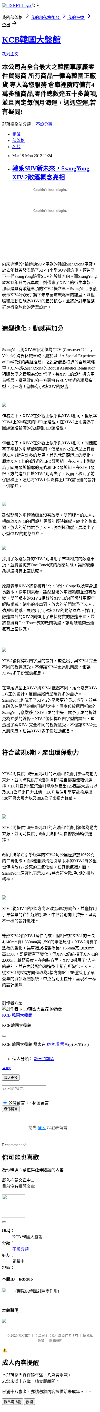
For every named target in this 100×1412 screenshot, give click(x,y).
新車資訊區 (44, 1059)
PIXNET (24, 1335)
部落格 (18, 140)
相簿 (16, 134)
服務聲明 (56, 1341)
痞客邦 (53, 1044)
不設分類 (44, 124)
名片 (16, 147)
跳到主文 (10, 54)
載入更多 (10, 1078)
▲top (6, 1068)
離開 (29, 1402)
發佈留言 (10, 1109)
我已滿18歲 (12, 1402)
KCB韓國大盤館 (31, 39)
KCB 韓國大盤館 (17, 1015)
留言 (64, 1044)
